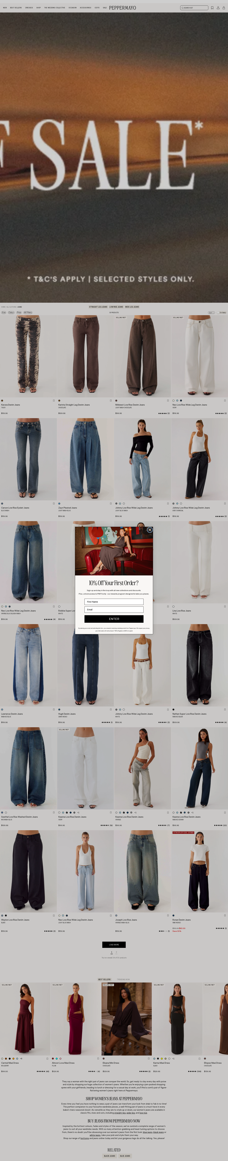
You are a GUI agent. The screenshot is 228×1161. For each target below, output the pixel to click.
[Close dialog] (149, 529)
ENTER (114, 619)
